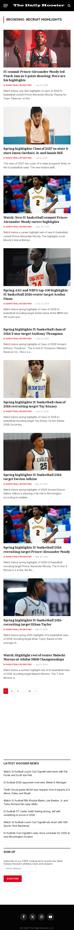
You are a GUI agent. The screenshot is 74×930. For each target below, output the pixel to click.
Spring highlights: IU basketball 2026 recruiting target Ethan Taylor (32, 622)
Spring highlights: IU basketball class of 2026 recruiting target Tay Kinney (34, 404)
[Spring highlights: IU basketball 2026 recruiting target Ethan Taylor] (37, 597)
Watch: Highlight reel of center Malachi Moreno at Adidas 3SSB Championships (34, 657)
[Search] (69, 5)
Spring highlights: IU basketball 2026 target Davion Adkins (32, 477)
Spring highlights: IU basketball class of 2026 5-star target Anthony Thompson (34, 331)
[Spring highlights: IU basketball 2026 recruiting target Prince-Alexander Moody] (37, 524)
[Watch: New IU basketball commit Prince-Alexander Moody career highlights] (37, 194)
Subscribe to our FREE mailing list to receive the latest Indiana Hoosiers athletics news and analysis (33, 862)
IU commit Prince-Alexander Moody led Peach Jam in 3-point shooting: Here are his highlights (34, 76)
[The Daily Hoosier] (38, 5)
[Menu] (5, 5)
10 (29, 691)
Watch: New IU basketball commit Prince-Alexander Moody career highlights (35, 220)
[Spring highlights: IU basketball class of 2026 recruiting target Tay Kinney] (37, 379)
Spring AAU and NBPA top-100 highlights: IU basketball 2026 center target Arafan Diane (35, 294)
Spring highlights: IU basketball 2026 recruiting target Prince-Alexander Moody (36, 549)
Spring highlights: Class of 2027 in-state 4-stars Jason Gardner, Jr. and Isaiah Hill (36, 151)
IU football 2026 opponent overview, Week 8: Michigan (35, 782)
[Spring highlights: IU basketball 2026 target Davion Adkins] (37, 452)
